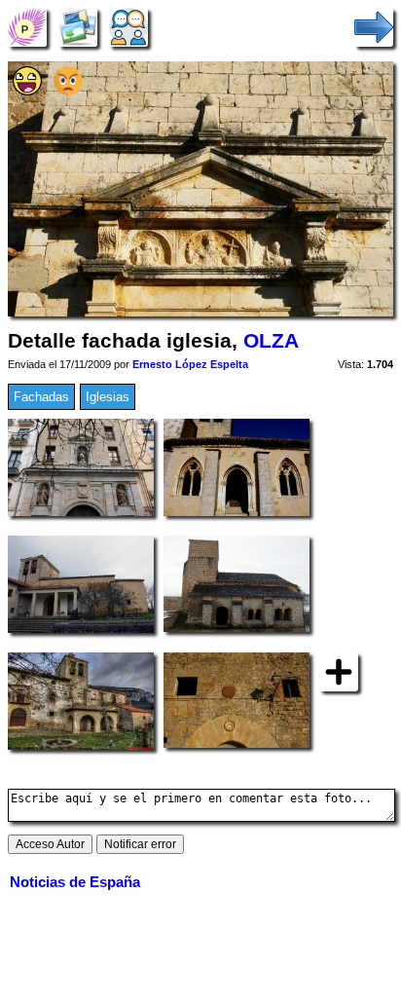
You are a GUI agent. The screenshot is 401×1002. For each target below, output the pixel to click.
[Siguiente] (373, 26)
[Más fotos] (338, 670)
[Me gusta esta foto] (27, 91)
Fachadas (41, 397)
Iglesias (107, 397)
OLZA (271, 341)
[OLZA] (27, 26)
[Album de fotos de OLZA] (77, 26)
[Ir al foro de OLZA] (128, 26)
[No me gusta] (68, 91)
